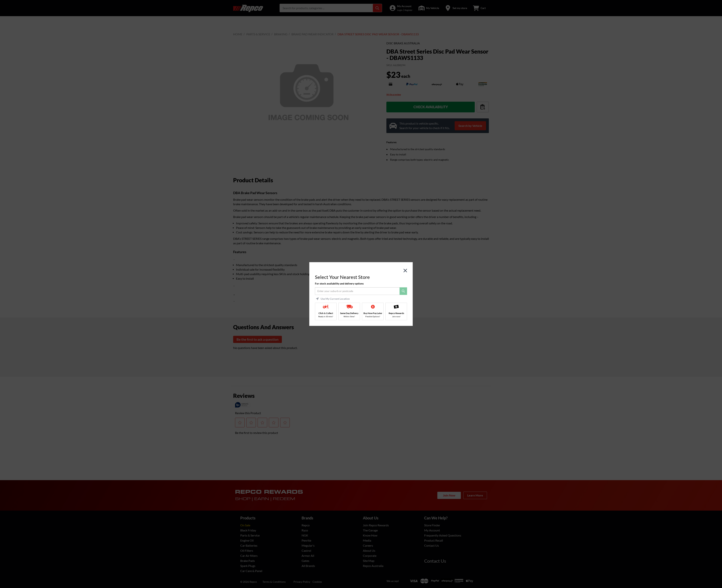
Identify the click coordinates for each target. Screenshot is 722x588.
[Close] (405, 271)
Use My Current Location (335, 298)
